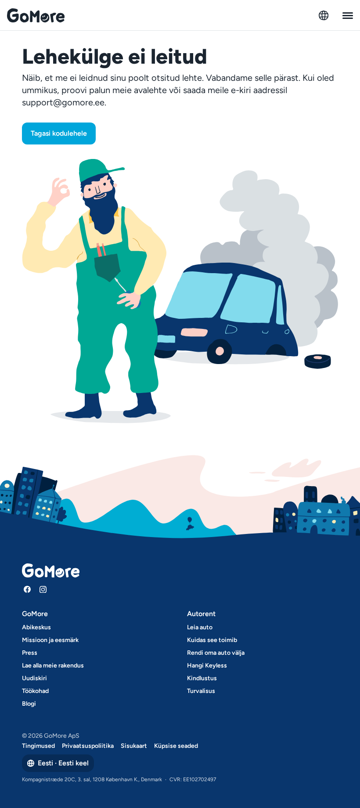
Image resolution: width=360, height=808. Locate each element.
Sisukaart (134, 746)
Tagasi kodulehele (59, 133)
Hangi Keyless (207, 665)
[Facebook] (27, 589)
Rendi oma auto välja (216, 652)
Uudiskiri (34, 678)
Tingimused (38, 746)
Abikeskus (36, 627)
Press (29, 652)
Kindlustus (202, 678)
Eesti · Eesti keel (63, 763)
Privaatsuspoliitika (88, 746)
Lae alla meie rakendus (53, 665)
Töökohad (35, 691)
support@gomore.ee (63, 102)
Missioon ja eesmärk (50, 640)
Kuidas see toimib (212, 640)
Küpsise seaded (176, 746)
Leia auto (199, 627)
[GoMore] (36, 15)
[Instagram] (43, 589)
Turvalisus (201, 691)
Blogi (29, 703)
